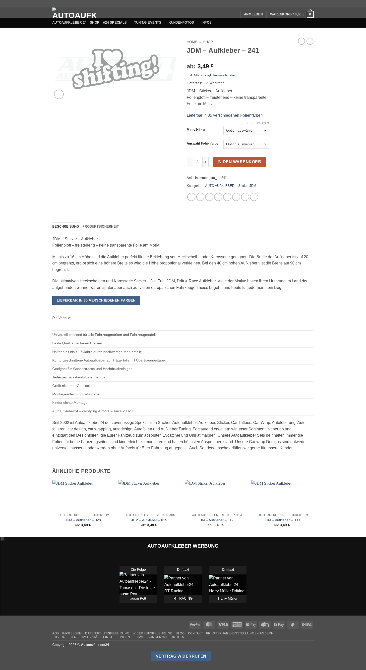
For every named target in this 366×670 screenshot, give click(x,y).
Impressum (72, 633)
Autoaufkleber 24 (69, 22)
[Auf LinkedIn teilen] (236, 197)
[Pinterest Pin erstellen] (227, 197)
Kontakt (195, 633)
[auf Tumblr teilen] (245, 197)
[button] (253, 14)
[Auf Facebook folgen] (282, 3)
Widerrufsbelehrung (153, 633)
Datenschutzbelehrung (107, 633)
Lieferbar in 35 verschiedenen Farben (96, 300)
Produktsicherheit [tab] (100, 226)
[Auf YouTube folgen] (311, 3)
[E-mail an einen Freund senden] (218, 197)
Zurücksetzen (258, 123)
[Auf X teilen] (200, 197)
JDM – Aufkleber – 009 (282, 520)
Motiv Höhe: (196, 130)
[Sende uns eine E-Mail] (301, 3)
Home (192, 42)
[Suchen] (235, 14)
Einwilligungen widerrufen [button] (158, 637)
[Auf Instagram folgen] (287, 3)
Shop (94, 22)
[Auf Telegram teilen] (254, 197)
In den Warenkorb (239, 162)
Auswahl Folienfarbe (202, 143)
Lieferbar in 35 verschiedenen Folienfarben (225, 115)
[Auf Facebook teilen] (191, 197)
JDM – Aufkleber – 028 (83, 520)
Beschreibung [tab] (65, 226)
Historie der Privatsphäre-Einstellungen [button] (92, 637)
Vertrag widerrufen (181, 656)
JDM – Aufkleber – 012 (216, 520)
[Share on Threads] (209, 197)
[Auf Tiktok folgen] (292, 3)
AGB (55, 633)
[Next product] (301, 41)
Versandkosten (224, 75)
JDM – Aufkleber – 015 (149, 520)
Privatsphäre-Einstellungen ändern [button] (240, 633)
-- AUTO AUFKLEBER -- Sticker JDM (229, 186)
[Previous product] (309, 41)
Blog (180, 633)
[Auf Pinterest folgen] (306, 3)
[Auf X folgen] (297, 3)
